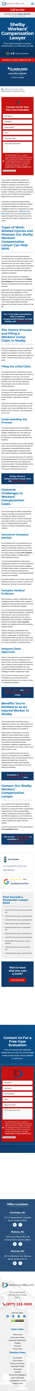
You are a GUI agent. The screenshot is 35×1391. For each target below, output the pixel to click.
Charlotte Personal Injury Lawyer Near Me (17, 948)
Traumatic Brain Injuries (17, 1380)
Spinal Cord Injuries (17, 1378)
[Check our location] (20, 1225)
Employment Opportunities (17, 1340)
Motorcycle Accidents (17, 1363)
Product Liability (17, 1383)
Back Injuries (17, 1369)
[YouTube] (24, 1316)
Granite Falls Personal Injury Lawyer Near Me (18, 911)
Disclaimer (17, 1346)
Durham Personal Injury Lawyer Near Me (18, 916)
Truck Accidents (17, 1361)
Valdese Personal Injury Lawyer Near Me (18, 953)
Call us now (17, 9)
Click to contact (12, 690)
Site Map (17, 1343)
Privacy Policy (9, 167)
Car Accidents (17, 1358)
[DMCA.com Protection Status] (17, 1320)
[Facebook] (7, 1316)
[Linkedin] (13, 1316)
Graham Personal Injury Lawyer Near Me (18, 920)
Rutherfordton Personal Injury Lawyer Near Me (17, 942)
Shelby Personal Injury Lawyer (14, 89)
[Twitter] (19, 1316)
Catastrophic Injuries (17, 1366)
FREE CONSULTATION (17, 980)
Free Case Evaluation (9, 170)
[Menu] (32, 4)
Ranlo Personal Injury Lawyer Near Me (17, 923)
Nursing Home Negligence (17, 1375)
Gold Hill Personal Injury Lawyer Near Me (18, 937)
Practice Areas (17, 1334)
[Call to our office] (15, 1225)
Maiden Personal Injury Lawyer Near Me (18, 933)
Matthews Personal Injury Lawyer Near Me (17, 929)
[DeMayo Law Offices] (12, 3)
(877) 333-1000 (23, 321)
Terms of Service (22, 167)
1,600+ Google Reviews (22, 53)
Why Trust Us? (8, 870)
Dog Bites (17, 1372)
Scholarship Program (17, 1337)
